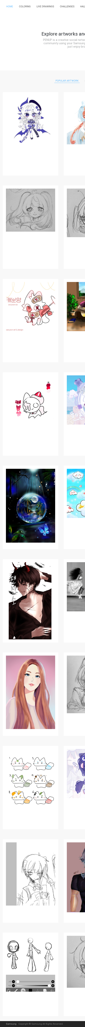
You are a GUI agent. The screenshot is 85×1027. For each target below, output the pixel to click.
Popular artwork (67, 80)
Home (9, 6)
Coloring (25, 6)
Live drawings (45, 6)
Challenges (67, 6)
